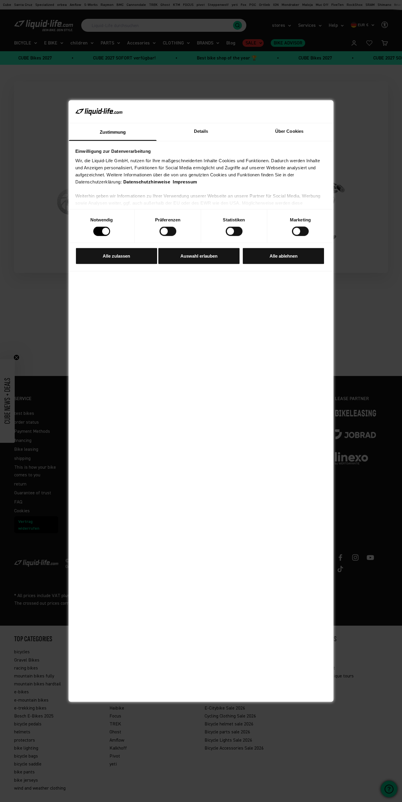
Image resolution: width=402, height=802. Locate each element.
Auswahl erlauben (198, 255)
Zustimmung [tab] (113, 131)
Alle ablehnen (284, 255)
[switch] (168, 231)
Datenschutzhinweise (146, 181)
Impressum (185, 181)
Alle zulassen (116, 255)
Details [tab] (201, 130)
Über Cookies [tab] (289, 130)
